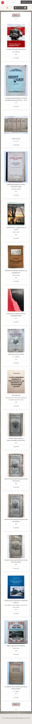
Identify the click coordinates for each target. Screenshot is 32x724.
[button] (7, 7)
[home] (3, 2)
